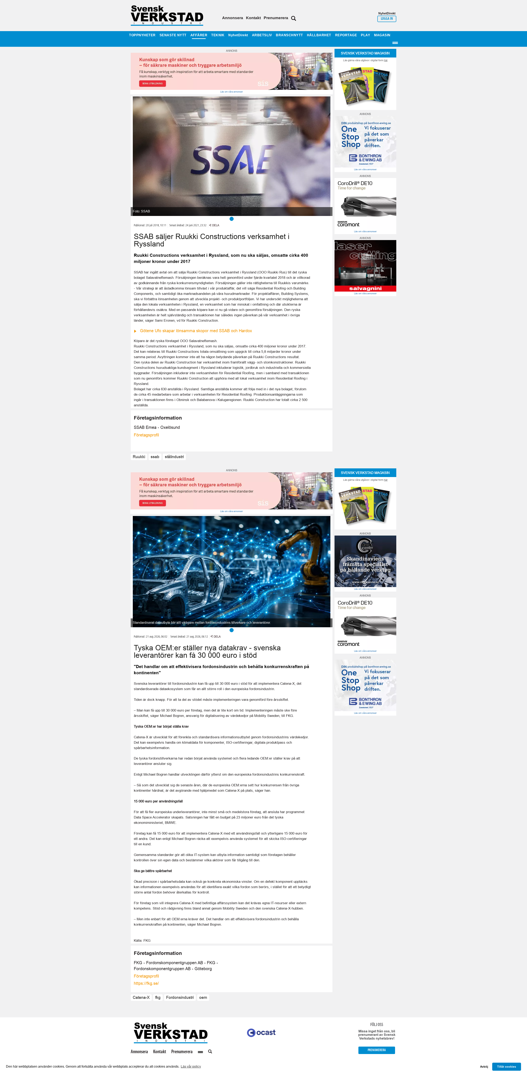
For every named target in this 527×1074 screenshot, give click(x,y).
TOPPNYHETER (142, 35)
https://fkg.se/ (146, 983)
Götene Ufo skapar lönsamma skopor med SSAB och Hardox (196, 330)
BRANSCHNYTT (289, 35)
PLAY (365, 35)
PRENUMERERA (377, 1050)
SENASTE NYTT (173, 35)
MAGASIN (382, 35)
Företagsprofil (146, 435)
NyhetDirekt (238, 35)
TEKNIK (217, 35)
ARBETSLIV (262, 35)
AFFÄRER (199, 35)
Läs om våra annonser (231, 91)
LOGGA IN (387, 19)
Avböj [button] (484, 1066)
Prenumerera (276, 18)
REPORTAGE (346, 35)
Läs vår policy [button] (191, 1066)
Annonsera (232, 18)
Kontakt (253, 18)
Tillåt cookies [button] (506, 1066)
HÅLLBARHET (319, 35)
